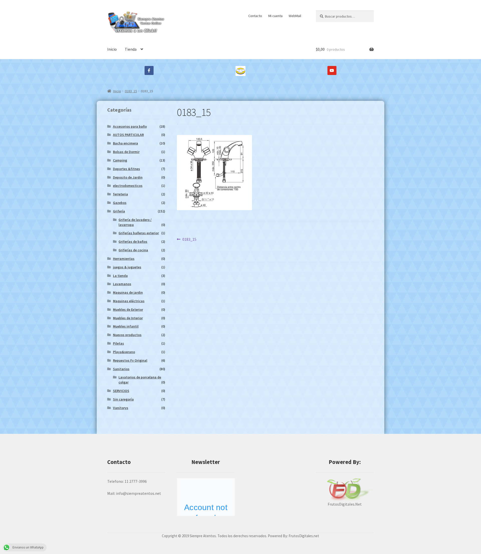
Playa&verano (124, 352)
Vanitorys (120, 408)
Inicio (112, 49)
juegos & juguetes (127, 267)
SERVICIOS (121, 390)
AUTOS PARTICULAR (128, 134)
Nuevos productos (127, 335)
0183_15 (131, 91)
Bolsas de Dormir (126, 151)
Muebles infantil (126, 326)
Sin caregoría (123, 399)
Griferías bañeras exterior (138, 233)
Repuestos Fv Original (130, 360)
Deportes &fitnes (126, 169)
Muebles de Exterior (128, 309)
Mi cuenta (275, 16)
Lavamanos (122, 284)
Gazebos (120, 202)
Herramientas (124, 258)
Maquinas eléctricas (129, 301)
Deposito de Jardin (128, 177)
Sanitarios (121, 369)
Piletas (118, 343)
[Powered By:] (345, 489)
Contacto (255, 16)
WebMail (295, 16)
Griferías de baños (132, 241)
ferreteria (120, 194)
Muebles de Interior (128, 318)
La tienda (120, 275)
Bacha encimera (125, 143)
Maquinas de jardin (128, 292)
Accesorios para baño (130, 126)
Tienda (131, 49)
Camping (120, 160)
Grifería (119, 211)
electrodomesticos (128, 185)
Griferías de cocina (133, 250)
